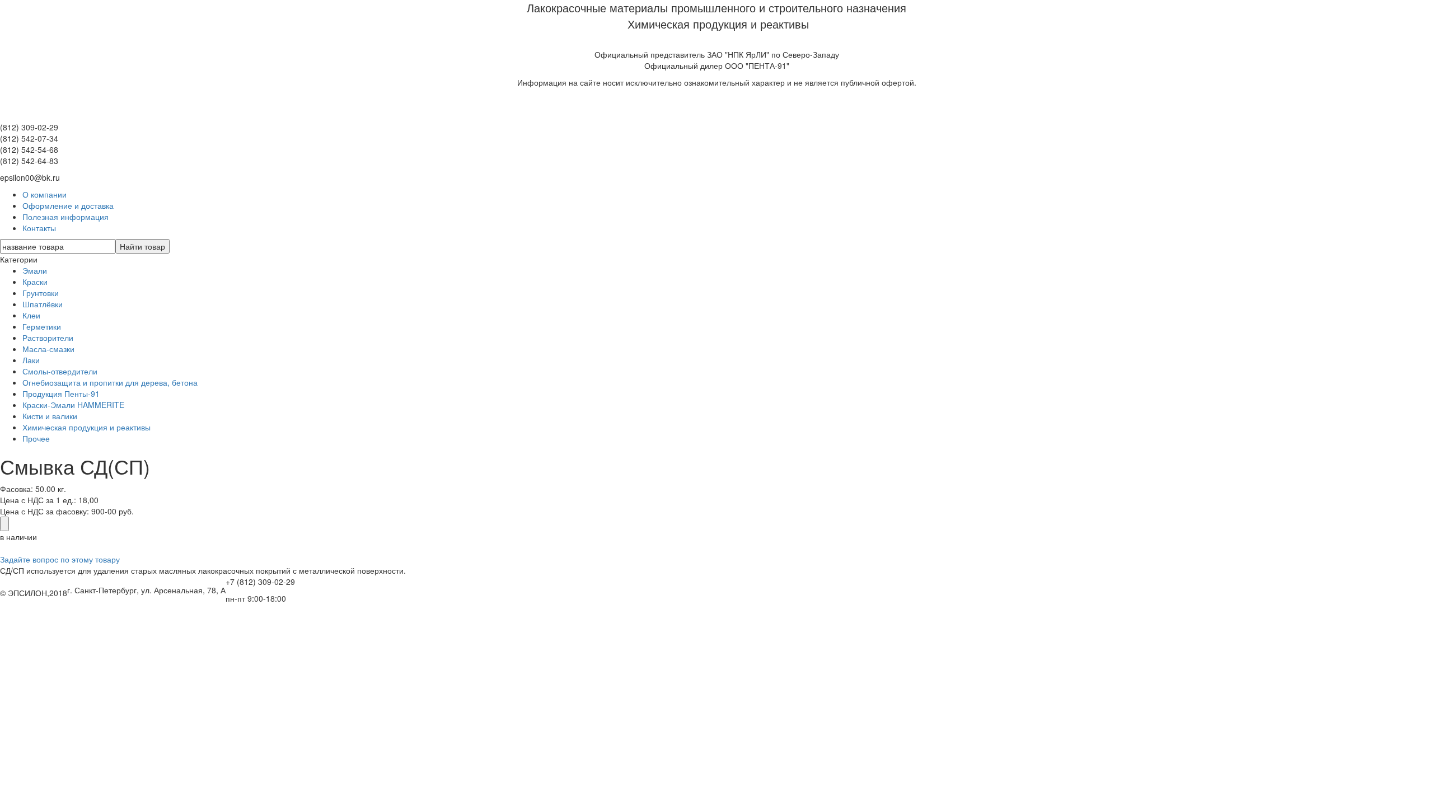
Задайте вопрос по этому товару (60, 559)
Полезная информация (65, 216)
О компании (44, 194)
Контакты (39, 227)
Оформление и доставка (68, 205)
